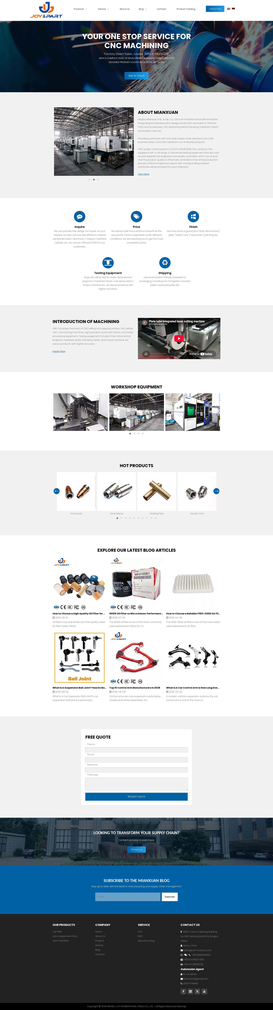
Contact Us (136, 849)
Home (98, 931)
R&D (140, 936)
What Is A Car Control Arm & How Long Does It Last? (193, 687)
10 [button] (155, 518)
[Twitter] (197, 991)
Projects (99, 940)
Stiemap (181, 1006)
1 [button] (89, 179)
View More (143, 174)
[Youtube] (204, 991)
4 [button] (142, 433)
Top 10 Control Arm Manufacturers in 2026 (134, 687)
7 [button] (142, 518)
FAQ (140, 931)
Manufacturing (146, 940)
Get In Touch (136, 75)
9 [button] (151, 518)
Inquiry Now (215, 8)
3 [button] (98, 179)
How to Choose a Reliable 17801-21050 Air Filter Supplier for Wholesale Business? (193, 613)
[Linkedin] (190, 991)
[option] (93, 142)
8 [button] (147, 518)
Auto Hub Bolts (61, 940)
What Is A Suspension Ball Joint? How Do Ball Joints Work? (79, 687)
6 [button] (138, 518)
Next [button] (216, 491)
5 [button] (134, 518)
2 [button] (93, 179)
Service (99, 945)
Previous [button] (57, 491)
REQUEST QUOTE (136, 796)
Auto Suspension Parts (65, 936)
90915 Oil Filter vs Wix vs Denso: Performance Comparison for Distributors (136, 613)
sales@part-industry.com (197, 950)
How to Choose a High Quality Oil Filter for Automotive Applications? (79, 613)
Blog (97, 949)
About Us (100, 936)
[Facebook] (183, 991)
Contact (100, 954)
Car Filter (57, 931)
